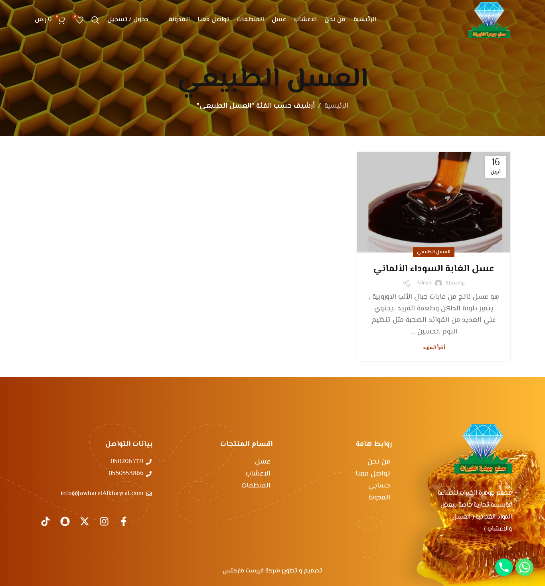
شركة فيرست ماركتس (251, 571)
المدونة (379, 497)
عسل (263, 462)
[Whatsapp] (524, 567)
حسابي (379, 485)
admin (424, 283)
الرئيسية (336, 106)
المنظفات (256, 485)
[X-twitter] (84, 521)
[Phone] (504, 567)
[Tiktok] (45, 521)
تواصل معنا (372, 473)
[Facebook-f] (123, 521)
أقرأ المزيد (434, 348)
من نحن (378, 462)
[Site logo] (489, 20)
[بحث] (95, 20)
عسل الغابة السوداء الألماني (433, 269)
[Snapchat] (65, 521)
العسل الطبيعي (433, 252)
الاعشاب (258, 473)
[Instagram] (104, 521)
